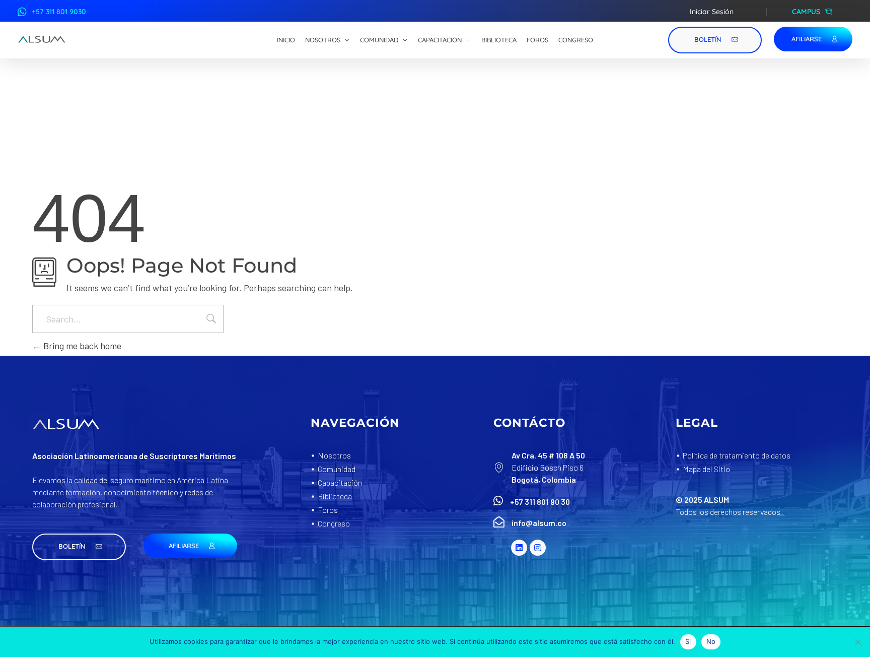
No (711, 641)
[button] (79, 547)
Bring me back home (81, 345)
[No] (857, 642)
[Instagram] (538, 548)
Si (688, 641)
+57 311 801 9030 (59, 11)
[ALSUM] (42, 39)
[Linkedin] (519, 548)
